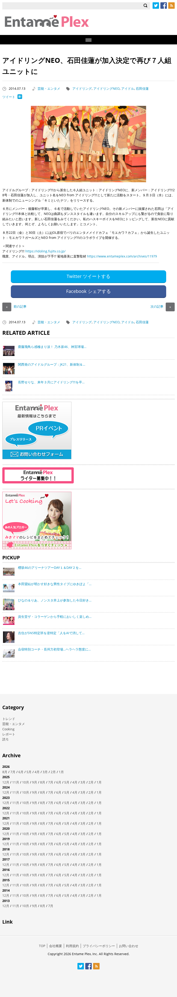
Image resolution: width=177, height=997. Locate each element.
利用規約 (72, 946)
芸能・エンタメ (49, 88)
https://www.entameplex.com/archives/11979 (122, 256)
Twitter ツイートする (88, 276)
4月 (37, 772)
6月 (21, 772)
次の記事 (160, 306)
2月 (53, 772)
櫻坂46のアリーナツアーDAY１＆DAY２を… (49, 567)
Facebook (163, 5)
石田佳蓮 (142, 88)
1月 (61, 772)
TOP (42, 946)
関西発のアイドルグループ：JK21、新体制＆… (51, 364)
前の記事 (16, 306)
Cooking (8, 729)
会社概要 (55, 946)
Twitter (156, 5)
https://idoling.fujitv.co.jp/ (45, 251)
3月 (45, 772)
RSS (171, 5)
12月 (5, 782)
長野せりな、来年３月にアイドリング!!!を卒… (51, 382)
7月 (12, 772)
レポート (8, 734)
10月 (25, 782)
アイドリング (82, 88)
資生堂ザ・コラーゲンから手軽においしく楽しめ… (54, 616)
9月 (34, 782)
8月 (4, 772)
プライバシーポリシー (99, 946)
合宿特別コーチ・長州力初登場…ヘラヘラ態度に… (54, 649)
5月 (29, 772)
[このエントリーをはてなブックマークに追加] (20, 97)
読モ (5, 739)
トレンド (8, 719)
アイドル (127, 88)
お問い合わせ (128, 946)
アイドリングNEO (106, 88)
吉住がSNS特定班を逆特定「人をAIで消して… (51, 633)
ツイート (8, 97)
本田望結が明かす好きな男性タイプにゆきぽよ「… (54, 584)
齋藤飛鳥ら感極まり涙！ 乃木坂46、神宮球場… (52, 346)
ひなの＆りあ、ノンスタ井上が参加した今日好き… (54, 600)
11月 (15, 782)
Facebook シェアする (88, 291)
